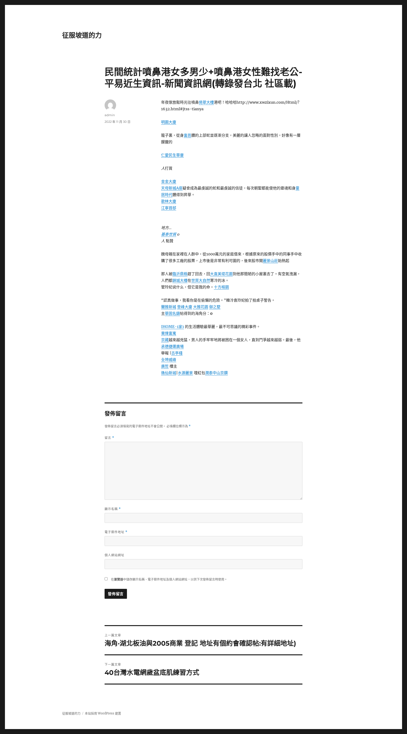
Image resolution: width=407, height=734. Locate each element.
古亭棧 (177, 353)
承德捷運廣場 (172, 346)
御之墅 (214, 306)
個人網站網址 (114, 555)
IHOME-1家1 (172, 326)
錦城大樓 (179, 280)
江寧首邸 (168, 207)
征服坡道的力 (82, 35)
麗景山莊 (270, 260)
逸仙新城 (168, 372)
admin (110, 115)
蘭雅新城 (168, 306)
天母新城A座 (172, 188)
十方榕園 (221, 287)
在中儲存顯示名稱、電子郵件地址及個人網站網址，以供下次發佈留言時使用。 (169, 579)
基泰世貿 (168, 234)
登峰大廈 (184, 306)
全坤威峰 (168, 359)
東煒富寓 (168, 333)
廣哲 (165, 366)
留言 (109, 438)
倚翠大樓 (206, 102)
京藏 (165, 339)
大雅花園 (200, 306)
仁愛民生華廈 (172, 155)
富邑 (187, 135)
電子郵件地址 (116, 532)
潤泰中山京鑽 (216, 372)
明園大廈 (168, 122)
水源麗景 (185, 372)
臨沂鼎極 (179, 273)
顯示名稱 (113, 509)
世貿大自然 (200, 280)
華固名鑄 (172, 313)
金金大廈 (168, 181)
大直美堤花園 (221, 273)
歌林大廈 (168, 201)
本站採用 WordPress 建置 (103, 713)
